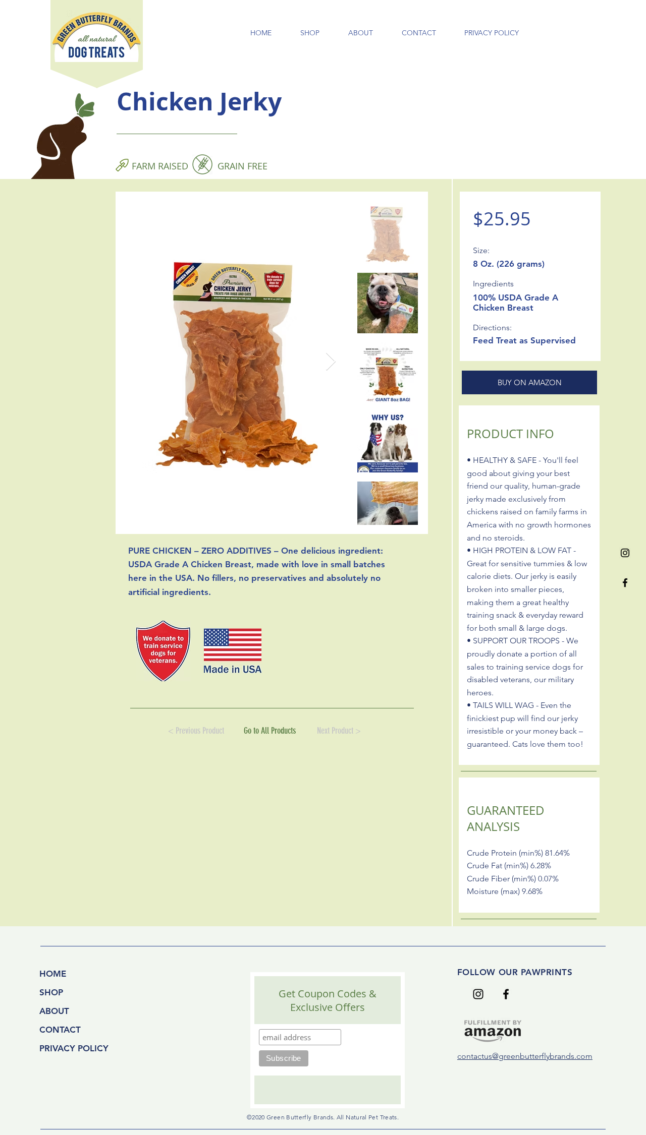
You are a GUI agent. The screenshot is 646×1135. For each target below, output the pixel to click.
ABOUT (54, 1011)
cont (465, 1056)
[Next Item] (331, 362)
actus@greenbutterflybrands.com (533, 1056)
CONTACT (60, 1030)
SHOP (51, 992)
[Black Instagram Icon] (625, 553)
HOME (52, 974)
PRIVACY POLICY (74, 1048)
